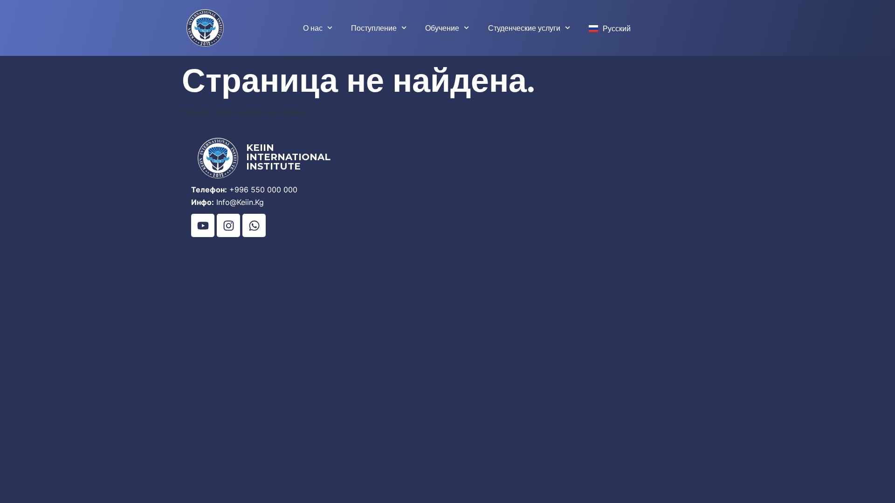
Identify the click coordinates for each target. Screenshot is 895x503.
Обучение (442, 28)
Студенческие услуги (524, 28)
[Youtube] (202, 225)
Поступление (374, 28)
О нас (313, 28)
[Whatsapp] (254, 225)
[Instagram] (228, 225)
